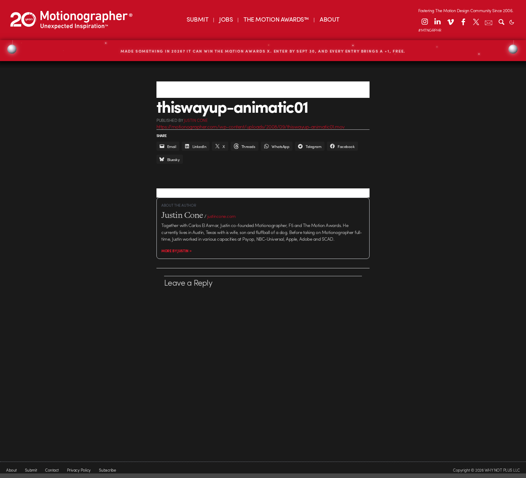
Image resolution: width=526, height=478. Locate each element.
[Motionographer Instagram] (424, 21)
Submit (31, 470)
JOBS (226, 19)
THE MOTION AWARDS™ (276, 19)
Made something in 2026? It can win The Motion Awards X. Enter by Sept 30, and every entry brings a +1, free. (263, 51)
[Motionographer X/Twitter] (475, 21)
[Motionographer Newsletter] (488, 21)
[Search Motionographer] (501, 21)
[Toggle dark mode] (512, 21)
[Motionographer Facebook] (463, 21)
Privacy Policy (79, 470)
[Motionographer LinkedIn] (437, 21)
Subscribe (107, 470)
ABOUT (329, 19)
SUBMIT (197, 19)
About (11, 470)
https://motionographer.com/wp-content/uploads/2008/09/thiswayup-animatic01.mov (250, 126)
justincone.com (221, 216)
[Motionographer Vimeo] (450, 21)
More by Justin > (176, 250)
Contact (51, 470)
